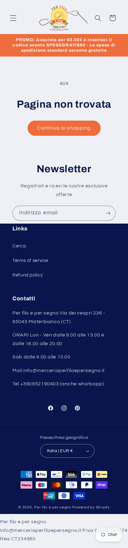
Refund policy (27, 275)
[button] (13, 18)
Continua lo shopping (64, 128)
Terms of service (30, 260)
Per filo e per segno (52, 507)
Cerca (19, 246)
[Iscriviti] (108, 213)
